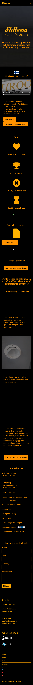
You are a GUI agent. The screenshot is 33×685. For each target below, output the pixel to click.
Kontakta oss (10, 119)
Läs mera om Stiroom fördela (15, 124)
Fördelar (4, 657)
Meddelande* (7, 572)
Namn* (4, 548)
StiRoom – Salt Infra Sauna (13, 681)
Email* (4, 556)
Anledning (5, 564)
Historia (3, 660)
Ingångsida (4, 654)
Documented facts (10, 242)
